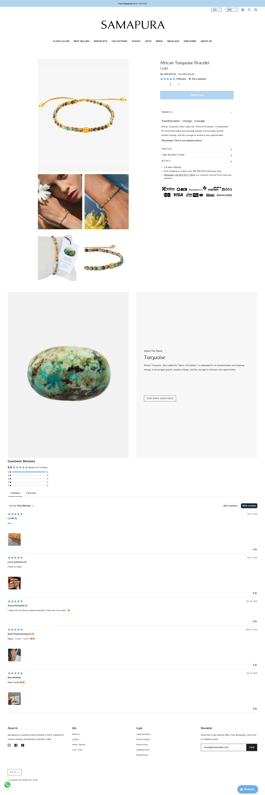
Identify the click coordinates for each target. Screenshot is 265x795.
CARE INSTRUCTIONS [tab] (173, 155)
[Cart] (255, 10)
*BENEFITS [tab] (167, 112)
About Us (76, 734)
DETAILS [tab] (165, 161)
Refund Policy (142, 755)
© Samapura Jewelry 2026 (23, 780)
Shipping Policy (142, 750)
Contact (75, 739)
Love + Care (77, 750)
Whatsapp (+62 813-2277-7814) (179, 175)
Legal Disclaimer (143, 734)
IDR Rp (13, 772)
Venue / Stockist (78, 745)
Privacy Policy (142, 745)
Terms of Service (143, 739)
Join (251, 747)
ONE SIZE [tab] (166, 149)
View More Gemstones (160, 398)
